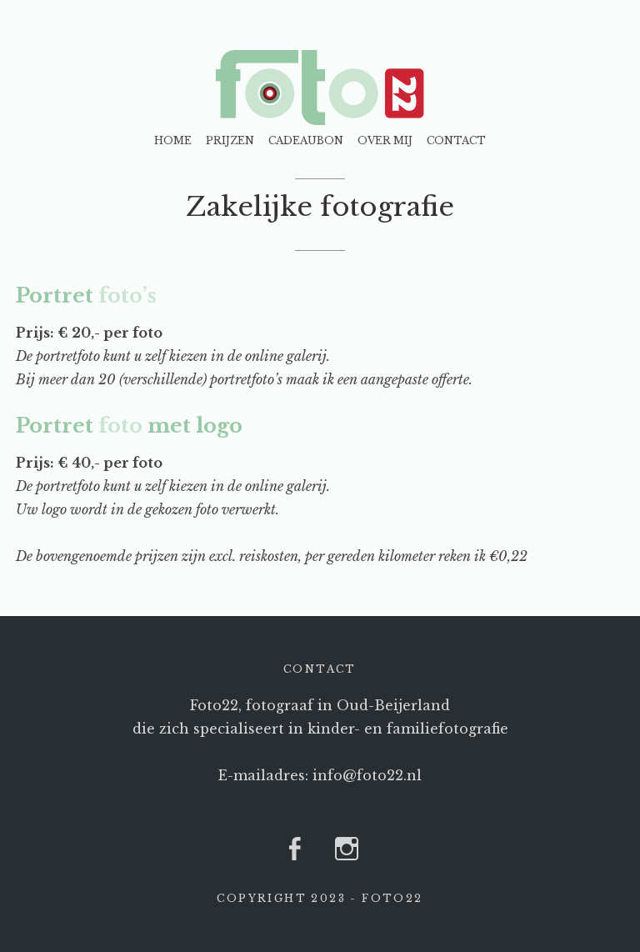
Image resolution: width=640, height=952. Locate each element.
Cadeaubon (305, 140)
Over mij (385, 140)
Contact (456, 140)
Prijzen (230, 140)
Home (173, 140)
